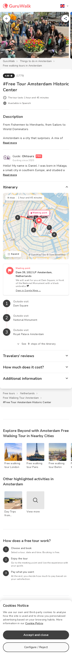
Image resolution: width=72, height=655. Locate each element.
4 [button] (33, 229)
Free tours (9, 393)
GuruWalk (9, 61)
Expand (15, 254)
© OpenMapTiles (37, 254)
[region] (36, 226)
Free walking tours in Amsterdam (22, 65)
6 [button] (54, 234)
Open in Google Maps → (28, 290)
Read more (10, 143)
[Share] (65, 18)
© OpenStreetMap (56, 254)
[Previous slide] (9, 38)
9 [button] (17, 217)
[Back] (6, 18)
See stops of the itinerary (39, 344)
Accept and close (36, 635)
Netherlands (27, 393)
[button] (39, 220)
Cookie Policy (34, 623)
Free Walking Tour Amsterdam (21, 398)
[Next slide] (63, 38)
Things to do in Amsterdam (36, 61)
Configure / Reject (36, 647)
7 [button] (49, 227)
